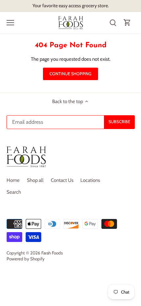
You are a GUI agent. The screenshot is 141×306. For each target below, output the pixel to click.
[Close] (133, 119)
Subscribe (115, 168)
